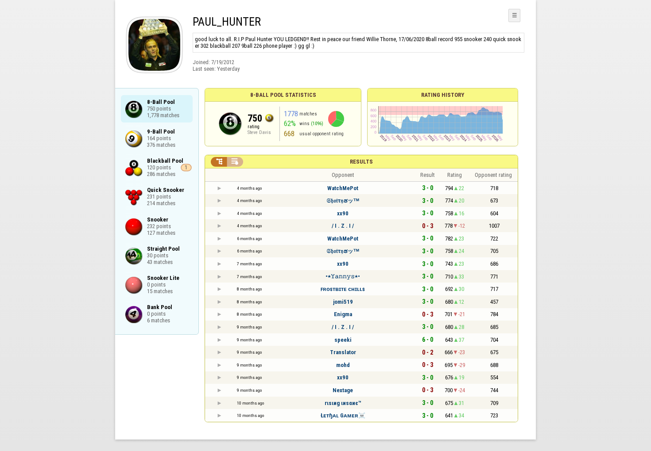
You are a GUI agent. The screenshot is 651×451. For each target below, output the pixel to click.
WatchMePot (342, 188)
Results (361, 161)
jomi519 (343, 301)
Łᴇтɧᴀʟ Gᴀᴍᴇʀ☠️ (343, 415)
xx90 (343, 213)
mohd (343, 365)
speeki (343, 339)
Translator (343, 352)
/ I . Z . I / (343, 225)
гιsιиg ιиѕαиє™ (343, 403)
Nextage (343, 390)
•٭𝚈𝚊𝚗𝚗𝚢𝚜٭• (343, 276)
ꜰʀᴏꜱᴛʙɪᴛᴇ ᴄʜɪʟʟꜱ (343, 289)
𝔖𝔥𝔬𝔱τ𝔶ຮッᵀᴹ (342, 200)
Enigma (343, 314)
